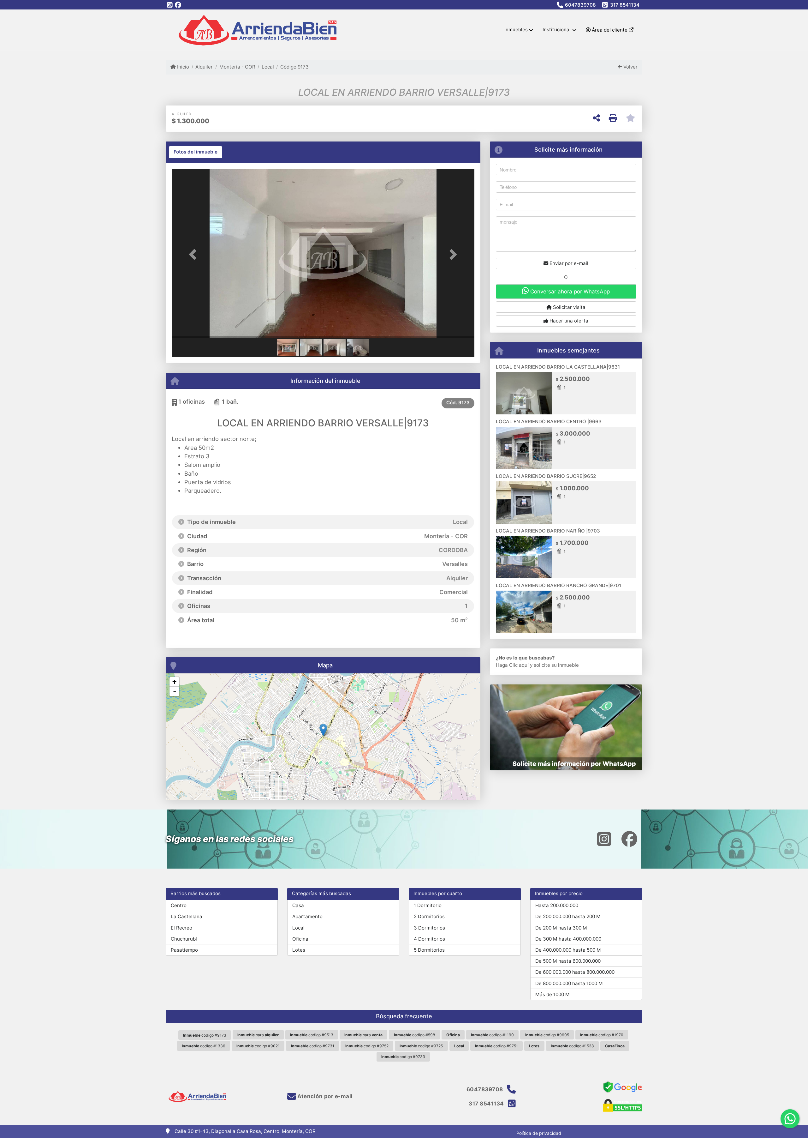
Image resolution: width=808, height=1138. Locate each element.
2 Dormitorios (429, 916)
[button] (194, 254)
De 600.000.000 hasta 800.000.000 (575, 972)
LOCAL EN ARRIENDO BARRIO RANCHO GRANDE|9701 (558, 585)
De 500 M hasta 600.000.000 (568, 961)
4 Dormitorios (429, 939)
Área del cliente (610, 30)
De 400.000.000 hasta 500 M (568, 950)
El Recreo (181, 928)
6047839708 (580, 5)
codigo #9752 (367, 1046)
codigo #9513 (311, 1035)
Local (268, 67)
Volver (630, 67)
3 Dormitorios (429, 928)
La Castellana (186, 916)
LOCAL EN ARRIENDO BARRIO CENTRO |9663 (549, 421)
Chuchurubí (184, 939)
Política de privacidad (538, 1133)
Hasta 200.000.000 (556, 905)
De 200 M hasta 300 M (561, 928)
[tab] (195, 152)
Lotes (298, 950)
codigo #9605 (547, 1035)
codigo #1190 (492, 1035)
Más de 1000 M (552, 994)
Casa (298, 905)
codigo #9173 (204, 1035)
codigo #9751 (496, 1046)
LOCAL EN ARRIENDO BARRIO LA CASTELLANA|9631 (558, 367)
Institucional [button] (557, 30)
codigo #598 (414, 1035)
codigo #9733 (403, 1056)
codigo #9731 (312, 1046)
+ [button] (174, 682)
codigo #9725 (421, 1046)
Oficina (300, 939)
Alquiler (204, 67)
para (258, 1035)
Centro (179, 905)
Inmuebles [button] (516, 30)
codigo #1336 (203, 1046)
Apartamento (307, 916)
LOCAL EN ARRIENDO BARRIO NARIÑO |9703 (548, 531)
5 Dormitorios (429, 950)
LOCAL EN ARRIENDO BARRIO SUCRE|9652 (546, 476)
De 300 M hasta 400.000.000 (568, 939)
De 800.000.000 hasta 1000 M (569, 983)
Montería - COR (237, 67)
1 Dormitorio (428, 905)
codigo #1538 (572, 1046)
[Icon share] (170, 5)
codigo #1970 (601, 1035)
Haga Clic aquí (512, 665)
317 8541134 (624, 5)
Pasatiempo (184, 950)
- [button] (174, 691)
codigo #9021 (258, 1046)
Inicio (182, 67)
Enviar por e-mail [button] (568, 263)
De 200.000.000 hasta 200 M (568, 916)
